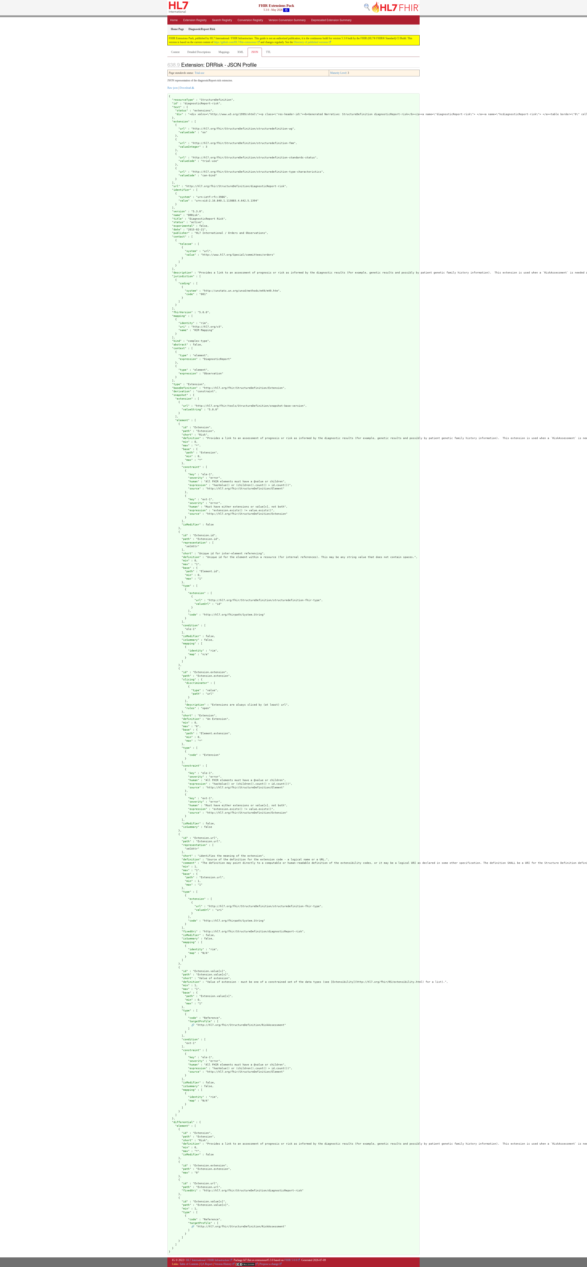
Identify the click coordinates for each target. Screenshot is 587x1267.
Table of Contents (189, 1264)
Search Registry (222, 20)
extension (181, 121)
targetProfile (200, 1021)
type (183, 355)
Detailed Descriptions (199, 52)
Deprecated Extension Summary (331, 20)
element (182, 420)
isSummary (190, 639)
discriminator (196, 683)
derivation (182, 391)
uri (182, 326)
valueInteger (189, 146)
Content (175, 52)
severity (196, 477)
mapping (179, 316)
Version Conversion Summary (287, 20)
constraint (191, 467)
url (182, 128)
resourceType (183, 99)
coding (185, 283)
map (192, 654)
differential (183, 1122)
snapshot (180, 395)
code (189, 294)
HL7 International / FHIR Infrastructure (207, 1260)
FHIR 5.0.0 (290, 1260)
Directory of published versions (311, 42)
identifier (182, 189)
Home (174, 20)
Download (185, 87)
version (179, 211)
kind (177, 341)
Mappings (224, 52)
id (175, 103)
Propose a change (269, 1264)
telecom (185, 244)
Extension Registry (195, 20)
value (184, 200)
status (181, 110)
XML (240, 52)
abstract (180, 344)
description (182, 272)
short (187, 434)
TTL (268, 52)
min (185, 441)
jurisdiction (183, 276)
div (179, 114)
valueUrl (202, 603)
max (185, 445)
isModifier (191, 524)
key (192, 474)
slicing (188, 679)
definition (191, 438)
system (185, 197)
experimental (183, 225)
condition (190, 625)
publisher (181, 233)
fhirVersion (182, 312)
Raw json (172, 87)
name (177, 215)
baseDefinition (185, 387)
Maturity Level (338, 73)
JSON (254, 52)
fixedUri (189, 931)
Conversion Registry (250, 20)
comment (188, 862)
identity (186, 323)
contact (179, 236)
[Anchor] (259, 64)
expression (188, 359)
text (177, 107)
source (194, 488)
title (178, 218)
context (179, 348)
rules (190, 708)
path (186, 431)
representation (194, 542)
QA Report (206, 1264)
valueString (192, 409)
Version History (223, 1264)
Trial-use (199, 73)
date (177, 229)
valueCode (187, 132)
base (186, 449)
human (194, 481)
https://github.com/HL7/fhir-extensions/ (235, 42)
